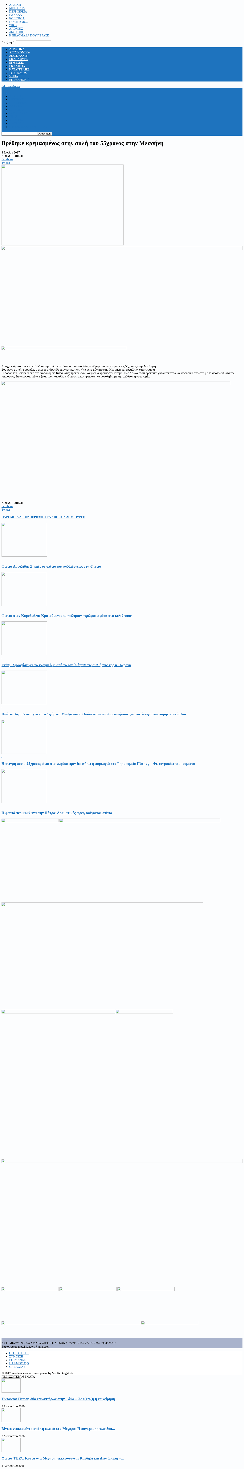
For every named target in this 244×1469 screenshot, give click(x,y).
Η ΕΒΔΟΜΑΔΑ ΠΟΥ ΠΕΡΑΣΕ (29, 35)
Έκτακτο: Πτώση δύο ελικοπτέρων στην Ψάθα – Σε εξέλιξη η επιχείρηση (58, 1399)
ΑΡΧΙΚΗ (15, 4)
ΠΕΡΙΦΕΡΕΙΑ (18, 11)
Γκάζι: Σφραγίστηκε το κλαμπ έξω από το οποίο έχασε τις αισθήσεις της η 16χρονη (66, 665)
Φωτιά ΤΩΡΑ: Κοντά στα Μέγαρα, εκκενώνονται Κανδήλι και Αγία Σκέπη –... (63, 1458)
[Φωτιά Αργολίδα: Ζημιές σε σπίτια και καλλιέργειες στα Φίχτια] (24, 555)
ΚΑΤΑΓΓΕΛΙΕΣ (19, 69)
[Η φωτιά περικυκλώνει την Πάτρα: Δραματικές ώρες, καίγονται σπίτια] (24, 802)
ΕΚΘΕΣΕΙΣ (16, 62)
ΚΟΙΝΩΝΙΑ (17, 18)
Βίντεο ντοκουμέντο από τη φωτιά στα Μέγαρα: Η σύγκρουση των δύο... (58, 1429)
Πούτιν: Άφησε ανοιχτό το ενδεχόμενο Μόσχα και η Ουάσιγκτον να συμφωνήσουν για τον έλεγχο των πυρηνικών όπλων (94, 714)
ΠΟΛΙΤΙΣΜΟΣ (18, 21)
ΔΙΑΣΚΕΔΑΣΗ (18, 55)
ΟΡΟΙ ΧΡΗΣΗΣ (19, 1353)
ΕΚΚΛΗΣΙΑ (17, 66)
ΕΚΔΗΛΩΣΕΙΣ (18, 59)
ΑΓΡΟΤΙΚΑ (17, 49)
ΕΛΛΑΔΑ (15, 15)
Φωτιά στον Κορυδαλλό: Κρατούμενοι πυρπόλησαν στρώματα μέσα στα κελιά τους (67, 616)
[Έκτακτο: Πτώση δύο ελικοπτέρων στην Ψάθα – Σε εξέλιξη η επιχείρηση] (11, 1391)
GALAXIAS (17, 1366)
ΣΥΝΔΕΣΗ (16, 1356)
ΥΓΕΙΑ (13, 76)
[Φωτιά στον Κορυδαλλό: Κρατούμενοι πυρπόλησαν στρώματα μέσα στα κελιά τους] (24, 605)
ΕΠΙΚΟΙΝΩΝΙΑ (19, 79)
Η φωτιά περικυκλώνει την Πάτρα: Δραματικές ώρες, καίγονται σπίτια (57, 813)
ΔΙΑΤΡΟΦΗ (16, 32)
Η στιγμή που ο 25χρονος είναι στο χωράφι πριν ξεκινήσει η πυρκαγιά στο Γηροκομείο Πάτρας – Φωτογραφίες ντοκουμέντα (98, 764)
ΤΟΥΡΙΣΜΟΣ (17, 72)
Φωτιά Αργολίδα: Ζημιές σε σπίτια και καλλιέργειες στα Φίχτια (51, 566)
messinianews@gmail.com (34, 1346)
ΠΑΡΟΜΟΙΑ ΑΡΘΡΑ (16, 517)
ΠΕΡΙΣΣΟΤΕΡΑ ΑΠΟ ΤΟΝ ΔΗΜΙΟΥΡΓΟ (57, 517)
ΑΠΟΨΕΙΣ (16, 28)
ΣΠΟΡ (13, 25)
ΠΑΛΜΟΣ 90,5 (19, 1363)
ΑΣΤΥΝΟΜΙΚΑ (19, 52)
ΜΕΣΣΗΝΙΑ (17, 8)
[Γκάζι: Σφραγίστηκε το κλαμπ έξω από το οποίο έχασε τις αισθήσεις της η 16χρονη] (24, 654)
